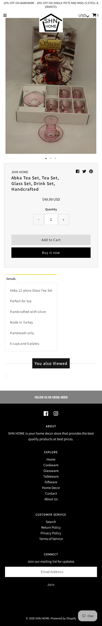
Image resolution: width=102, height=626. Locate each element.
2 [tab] (51, 158)
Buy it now (51, 252)
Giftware (51, 482)
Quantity (51, 209)
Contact (51, 493)
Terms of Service (51, 538)
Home (50, 459)
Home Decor (51, 487)
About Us (51, 499)
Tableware (51, 476)
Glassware (51, 470)
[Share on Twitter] (84, 171)
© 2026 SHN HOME (37, 618)
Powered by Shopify (63, 618)
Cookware (50, 465)
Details (11, 279)
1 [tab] (46, 158)
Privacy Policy (51, 533)
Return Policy (51, 527)
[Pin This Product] (91, 171)
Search (51, 521)
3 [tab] (55, 158)
